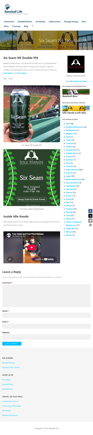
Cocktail (69, 143)
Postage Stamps (71, 21)
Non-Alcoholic (72, 182)
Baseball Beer (7, 389)
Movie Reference (73, 179)
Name (5, 311)
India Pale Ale (72, 169)
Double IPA (71, 150)
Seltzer (69, 205)
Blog (26, 26)
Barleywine (71, 130)
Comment (7, 283)
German (69, 159)
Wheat (69, 232)
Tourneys (16, 26)
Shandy (69, 212)
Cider (68, 140)
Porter (69, 196)
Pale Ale (69, 189)
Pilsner (69, 192)
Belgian (69, 133)
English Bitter (72, 153)
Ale (67, 123)
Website (5, 332)
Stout (68, 219)
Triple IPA (70, 228)
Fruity (68, 156)
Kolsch (69, 173)
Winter (69, 235)
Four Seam (21, 73)
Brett (68, 137)
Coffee (69, 146)
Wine (6, 26)
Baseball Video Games (11, 367)
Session (69, 209)
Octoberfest (71, 186)
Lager (68, 176)
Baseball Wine (7, 384)
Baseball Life (13, 11)
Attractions (9, 21)
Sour (68, 215)
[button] (33, 26)
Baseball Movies (25, 21)
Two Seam (8, 73)
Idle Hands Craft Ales (78, 81)
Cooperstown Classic (10, 401)
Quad (68, 199)
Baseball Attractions (10, 415)
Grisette (69, 166)
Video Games (54, 21)
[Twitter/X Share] (90, 216)
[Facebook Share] (90, 211)
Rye (67, 202)
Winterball (6, 410)
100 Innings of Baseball (11, 406)
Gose (68, 163)
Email (5, 322)
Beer (84, 21)
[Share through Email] (90, 221)
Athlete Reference (74, 127)
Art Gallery (40, 21)
